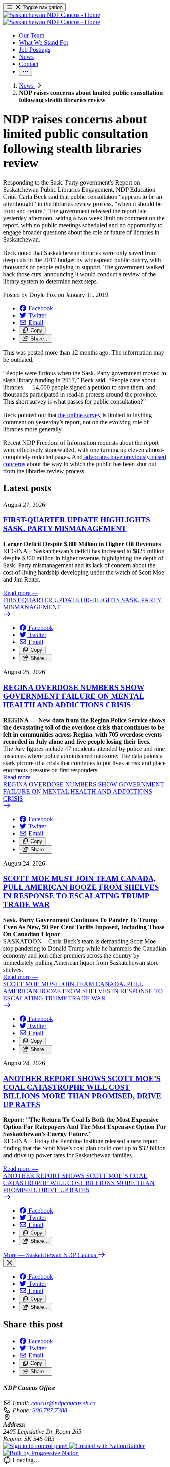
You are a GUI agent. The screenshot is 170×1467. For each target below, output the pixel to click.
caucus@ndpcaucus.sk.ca (63, 1403)
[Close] (9, 1263)
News (27, 85)
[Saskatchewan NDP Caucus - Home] (51, 18)
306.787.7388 (49, 1410)
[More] (25, 72)
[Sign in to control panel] (36, 1445)
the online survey (79, 415)
